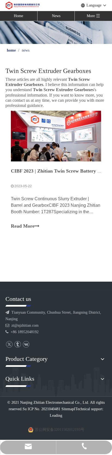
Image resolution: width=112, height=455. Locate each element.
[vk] (26, 344)
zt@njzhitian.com (25, 325)
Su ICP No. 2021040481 (41, 409)
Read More (23, 226)
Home (18, 16)
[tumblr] (17, 344)
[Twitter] (9, 344)
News (56, 16)
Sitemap (67, 409)
